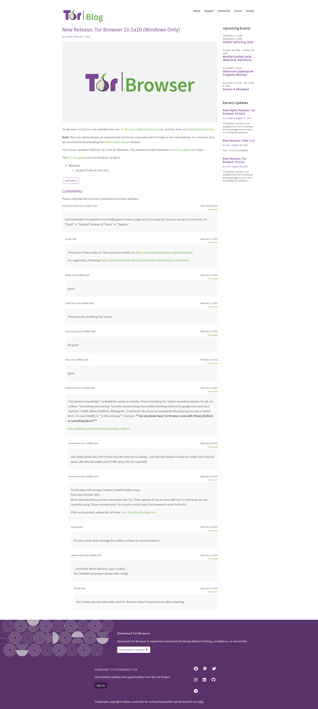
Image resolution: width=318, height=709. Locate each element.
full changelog (76, 157)
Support (208, 10)
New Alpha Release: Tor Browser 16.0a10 (239, 111)
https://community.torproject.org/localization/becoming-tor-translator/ (145, 260)
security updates (180, 150)
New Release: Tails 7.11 (239, 140)
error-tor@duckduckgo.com (138, 512)
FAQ (200, 702)
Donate (250, 10)
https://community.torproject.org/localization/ (164, 252)
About (196, 10)
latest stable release (117, 142)
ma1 (228, 166)
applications (71, 180)
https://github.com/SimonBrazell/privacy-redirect (99, 428)
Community (223, 10)
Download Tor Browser (132, 649)
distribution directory (200, 129)
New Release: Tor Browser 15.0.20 (234, 160)
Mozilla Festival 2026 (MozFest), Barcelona (237, 58)
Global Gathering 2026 (238, 42)
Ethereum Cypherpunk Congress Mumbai (238, 72)
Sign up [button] (101, 685)
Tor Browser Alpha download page (142, 129)
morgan (230, 118)
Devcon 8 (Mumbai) (236, 89)
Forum (238, 10)
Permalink (213, 209)
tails (228, 145)
